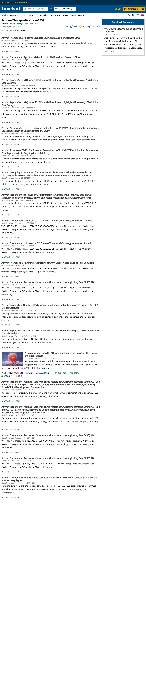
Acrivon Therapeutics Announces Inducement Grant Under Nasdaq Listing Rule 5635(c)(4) (47, 262)
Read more (108, 51)
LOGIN (118, 8)
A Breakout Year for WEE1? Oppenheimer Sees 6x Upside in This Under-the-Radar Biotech (61, 354)
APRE (6, 376)
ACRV (6, 51)
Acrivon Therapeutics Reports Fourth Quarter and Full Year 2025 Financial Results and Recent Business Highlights (49, 479)
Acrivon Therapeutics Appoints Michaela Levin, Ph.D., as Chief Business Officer (41, 37)
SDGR (64, 373)
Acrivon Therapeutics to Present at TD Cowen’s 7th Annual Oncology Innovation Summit (46, 220)
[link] (96, 26)
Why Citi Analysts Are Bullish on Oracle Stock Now (123, 30)
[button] (143, 15)
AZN (5, 373)
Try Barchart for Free (134, 8)
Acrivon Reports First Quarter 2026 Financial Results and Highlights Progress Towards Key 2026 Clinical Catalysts (50, 306)
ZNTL (28, 373)
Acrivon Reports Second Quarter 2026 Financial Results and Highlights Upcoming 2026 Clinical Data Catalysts (49, 81)
